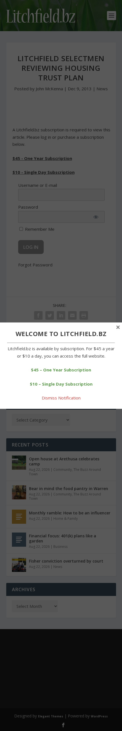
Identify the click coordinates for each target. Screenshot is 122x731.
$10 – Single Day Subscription (61, 384)
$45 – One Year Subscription (61, 370)
